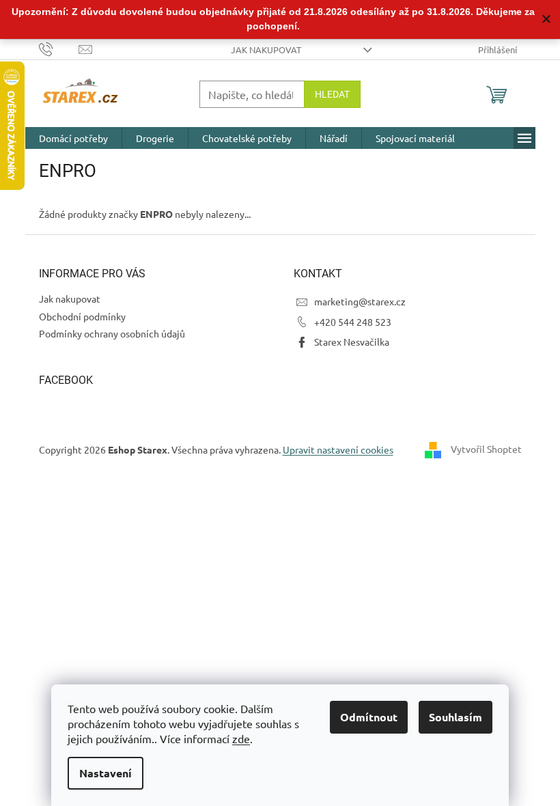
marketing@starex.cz (360, 301)
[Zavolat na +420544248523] (59, 48)
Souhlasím (455, 717)
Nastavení (105, 773)
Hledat (332, 94)
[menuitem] (73, 138)
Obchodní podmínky (82, 316)
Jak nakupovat (266, 49)
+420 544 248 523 (352, 322)
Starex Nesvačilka (351, 341)
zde (241, 738)
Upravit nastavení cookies (338, 449)
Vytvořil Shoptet (486, 449)
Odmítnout (368, 717)
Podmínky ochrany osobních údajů (112, 333)
